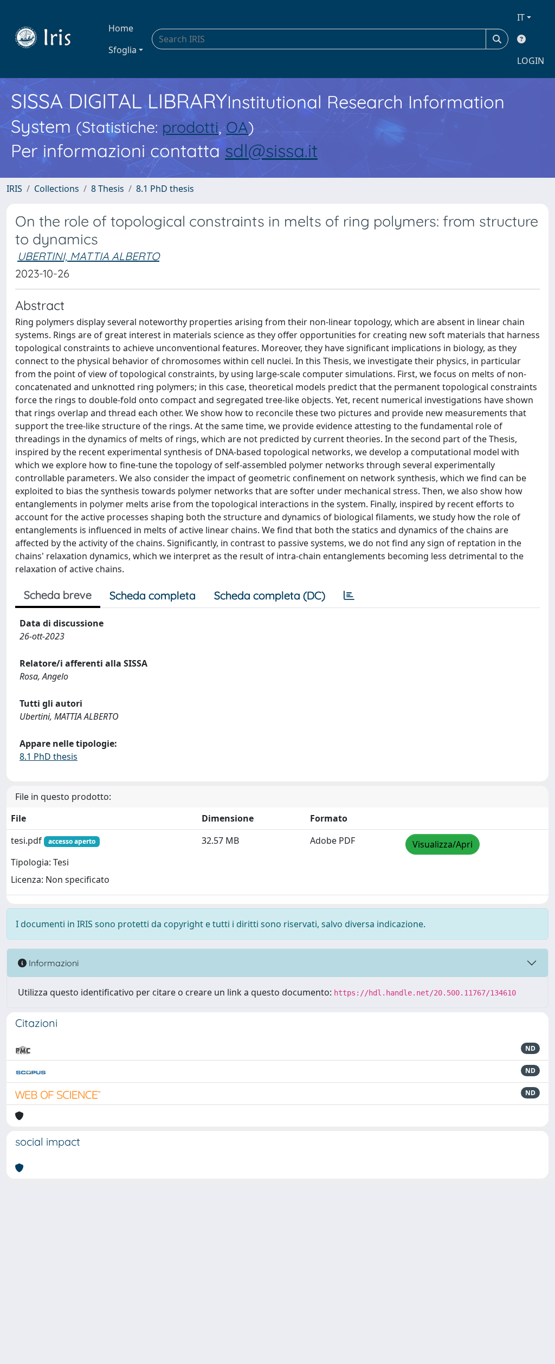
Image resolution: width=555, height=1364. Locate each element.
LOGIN (530, 61)
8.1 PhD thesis (165, 189)
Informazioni (53, 963)
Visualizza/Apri (442, 844)
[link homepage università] (51, 39)
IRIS (14, 189)
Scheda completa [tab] (152, 595)
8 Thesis (107, 189)
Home (120, 28)
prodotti (190, 127)
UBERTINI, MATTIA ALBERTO (88, 256)
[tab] (349, 595)
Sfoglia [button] (122, 50)
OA (237, 127)
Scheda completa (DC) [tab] (269, 595)
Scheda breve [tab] (58, 595)
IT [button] (521, 17)
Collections (56, 189)
